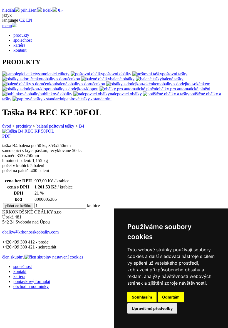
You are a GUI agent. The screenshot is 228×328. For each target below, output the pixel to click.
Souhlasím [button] (142, 297)
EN (29, 20)
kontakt (19, 50)
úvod (6, 126)
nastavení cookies (67, 257)
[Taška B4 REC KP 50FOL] (28, 131)
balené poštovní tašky (55, 126)
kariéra (19, 45)
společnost (22, 40)
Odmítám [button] (171, 297)
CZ (22, 20)
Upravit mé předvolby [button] (152, 308)
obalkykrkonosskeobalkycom (30, 232)
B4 (81, 126)
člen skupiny (13, 257)
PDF (6, 136)
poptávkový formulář (31, 281)
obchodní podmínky (31, 286)
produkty (21, 35)
